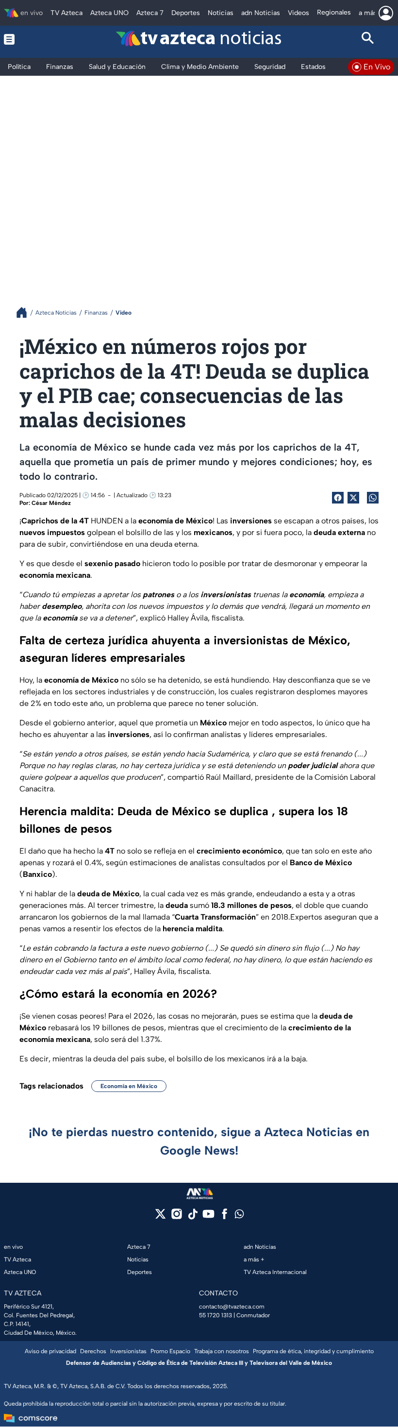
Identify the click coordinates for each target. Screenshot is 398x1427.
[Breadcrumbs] (25, 312)
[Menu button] (30, 39)
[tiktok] (192, 1217)
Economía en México (128, 1086)
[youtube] (208, 1217)
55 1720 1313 (215, 1315)
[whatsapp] (239, 1216)
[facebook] (224, 1217)
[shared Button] (373, 498)
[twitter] (160, 1217)
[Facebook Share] (338, 498)
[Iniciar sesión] (386, 13)
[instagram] (176, 1217)
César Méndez (51, 503)
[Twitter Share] (353, 498)
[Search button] (368, 39)
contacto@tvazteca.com (232, 1306)
